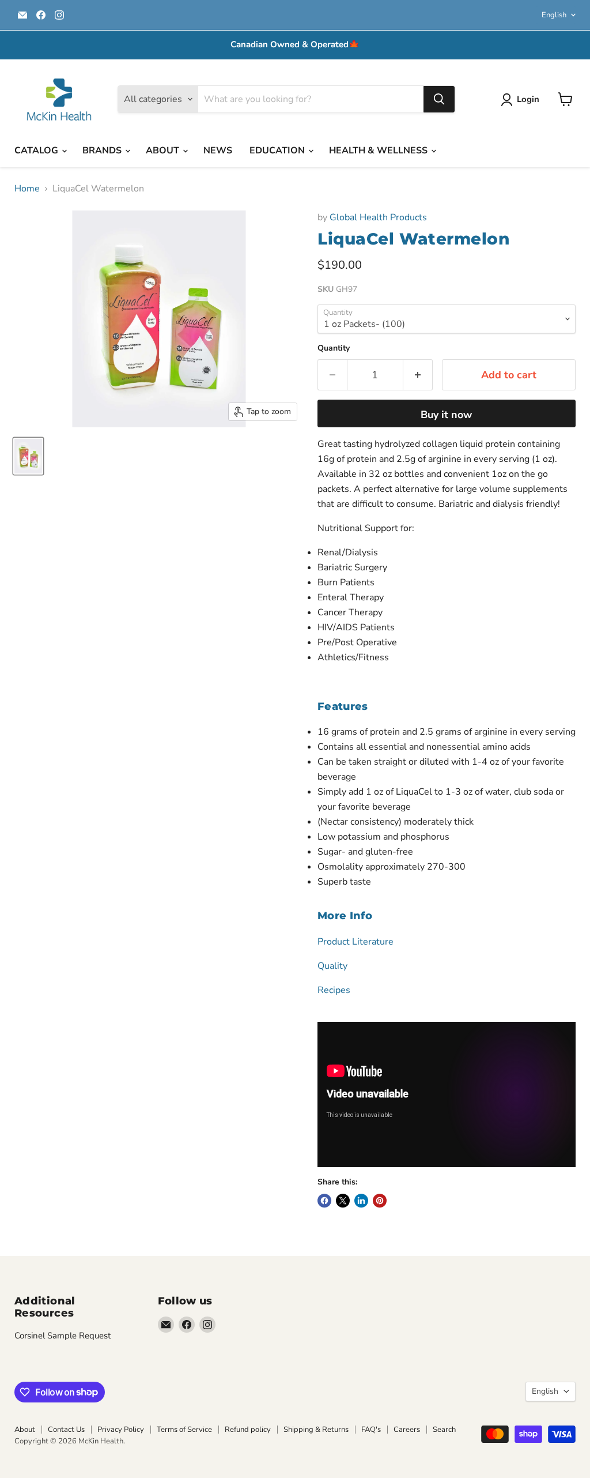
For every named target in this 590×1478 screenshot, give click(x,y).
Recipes (333, 990)
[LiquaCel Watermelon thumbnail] (28, 456)
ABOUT (163, 150)
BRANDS (103, 150)
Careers (407, 1429)
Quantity (333, 348)
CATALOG (37, 150)
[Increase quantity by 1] (418, 375)
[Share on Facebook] (324, 1201)
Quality (332, 966)
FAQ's (371, 1429)
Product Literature (355, 941)
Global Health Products (378, 217)
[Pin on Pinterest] (380, 1201)
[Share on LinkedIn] (361, 1201)
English (554, 15)
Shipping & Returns (316, 1429)
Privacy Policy (120, 1429)
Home (27, 188)
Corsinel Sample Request (62, 1335)
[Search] (439, 99)
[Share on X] (343, 1201)
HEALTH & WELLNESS (379, 150)
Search (444, 1429)
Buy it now (446, 415)
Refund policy (248, 1429)
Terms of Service (184, 1429)
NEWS (217, 150)
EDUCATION (278, 150)
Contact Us (66, 1429)
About (24, 1429)
